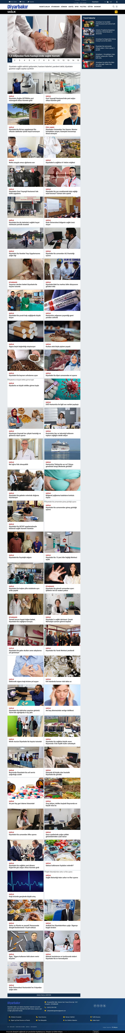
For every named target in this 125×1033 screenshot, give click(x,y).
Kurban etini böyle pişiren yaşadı (58, 346)
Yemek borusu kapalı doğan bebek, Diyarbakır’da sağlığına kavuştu (22, 620)
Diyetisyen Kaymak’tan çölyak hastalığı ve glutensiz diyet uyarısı (25, 434)
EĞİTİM (90, 6)
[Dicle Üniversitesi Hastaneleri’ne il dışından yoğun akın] (25, 972)
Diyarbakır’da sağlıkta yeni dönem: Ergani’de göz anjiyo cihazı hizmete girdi (24, 866)
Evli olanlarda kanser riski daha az (59, 681)
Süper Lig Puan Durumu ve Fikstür (20, 1020)
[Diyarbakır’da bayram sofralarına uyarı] (25, 360)
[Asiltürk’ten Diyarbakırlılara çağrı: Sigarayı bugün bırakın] (62, 910)
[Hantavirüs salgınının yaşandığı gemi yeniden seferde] (62, 300)
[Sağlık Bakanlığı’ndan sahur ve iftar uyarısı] (62, 872)
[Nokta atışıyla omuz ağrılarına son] (25, 147)
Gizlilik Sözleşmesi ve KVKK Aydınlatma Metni (78, 1032)
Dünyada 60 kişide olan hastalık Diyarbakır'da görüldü (58, 773)
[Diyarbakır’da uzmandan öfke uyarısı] (25, 819)
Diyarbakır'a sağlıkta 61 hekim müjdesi (60, 162)
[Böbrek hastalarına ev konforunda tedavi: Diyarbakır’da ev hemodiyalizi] (62, 941)
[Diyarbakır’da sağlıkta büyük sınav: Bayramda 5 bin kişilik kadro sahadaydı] (62, 726)
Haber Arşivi (96, 1020)
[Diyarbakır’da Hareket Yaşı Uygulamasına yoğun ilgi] (25, 238)
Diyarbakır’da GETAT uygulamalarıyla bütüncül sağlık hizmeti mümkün (23, 527)
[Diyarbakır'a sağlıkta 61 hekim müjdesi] (62, 147)
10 (54, 60)
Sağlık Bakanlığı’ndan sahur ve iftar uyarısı (62, 878)
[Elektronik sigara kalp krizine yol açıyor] (25, 666)
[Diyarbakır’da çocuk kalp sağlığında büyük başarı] (25, 300)
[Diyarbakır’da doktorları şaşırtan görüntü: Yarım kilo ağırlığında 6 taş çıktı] (25, 695)
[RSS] (104, 1005)
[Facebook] (95, 1005)
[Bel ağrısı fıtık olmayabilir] (25, 449)
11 (58, 60)
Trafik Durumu (96, 1017)
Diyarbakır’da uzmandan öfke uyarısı (22, 835)
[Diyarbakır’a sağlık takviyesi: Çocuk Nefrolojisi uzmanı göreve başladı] (62, 604)
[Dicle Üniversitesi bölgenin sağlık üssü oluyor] (62, 207)
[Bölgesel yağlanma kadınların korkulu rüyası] (62, 480)
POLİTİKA (83, 6)
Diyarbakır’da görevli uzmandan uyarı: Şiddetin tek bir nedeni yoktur (60, 589)
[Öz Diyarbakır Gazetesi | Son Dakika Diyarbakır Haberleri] (17, 6)
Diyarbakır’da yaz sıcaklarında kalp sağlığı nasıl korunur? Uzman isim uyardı (61, 192)
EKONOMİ (97, 6)
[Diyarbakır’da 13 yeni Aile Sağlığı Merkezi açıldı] (62, 542)
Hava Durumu (42, 1017)
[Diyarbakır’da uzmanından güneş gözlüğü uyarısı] (62, 502)
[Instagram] (101, 1005)
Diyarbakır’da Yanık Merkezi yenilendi (60, 650)
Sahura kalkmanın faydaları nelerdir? (60, 865)
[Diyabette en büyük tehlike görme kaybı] (25, 380)
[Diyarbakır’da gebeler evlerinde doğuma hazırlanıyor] (25, 480)
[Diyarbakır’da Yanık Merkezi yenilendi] (62, 635)
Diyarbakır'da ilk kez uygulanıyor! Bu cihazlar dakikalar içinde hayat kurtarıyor (24, 130)
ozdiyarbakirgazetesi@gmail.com (56, 1010)
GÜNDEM (64, 6)
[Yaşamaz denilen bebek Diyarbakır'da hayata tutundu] (25, 269)
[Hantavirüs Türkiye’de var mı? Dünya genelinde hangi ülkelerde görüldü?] (62, 449)
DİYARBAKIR (55, 6)
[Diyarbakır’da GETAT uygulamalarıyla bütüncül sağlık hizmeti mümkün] (25, 511)
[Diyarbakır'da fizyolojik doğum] (25, 542)
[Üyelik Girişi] (116, 2)
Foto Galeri (14, 2)
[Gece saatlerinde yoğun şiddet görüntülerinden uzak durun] (62, 819)
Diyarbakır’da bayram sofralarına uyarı (23, 375)
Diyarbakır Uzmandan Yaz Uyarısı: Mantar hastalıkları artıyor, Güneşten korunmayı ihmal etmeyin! (61, 131)
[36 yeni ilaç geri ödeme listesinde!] (25, 788)
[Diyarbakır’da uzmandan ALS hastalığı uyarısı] (62, 238)
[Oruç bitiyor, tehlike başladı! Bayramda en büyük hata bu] (62, 788)
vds (8, 1026)
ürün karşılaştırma (34, 1026)
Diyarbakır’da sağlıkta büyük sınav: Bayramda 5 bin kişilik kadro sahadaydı (60, 742)
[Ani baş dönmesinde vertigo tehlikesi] (62, 695)
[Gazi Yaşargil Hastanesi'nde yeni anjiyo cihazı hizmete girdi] (62, 83)
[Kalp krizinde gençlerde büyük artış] (25, 881)
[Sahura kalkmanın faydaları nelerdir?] (62, 850)
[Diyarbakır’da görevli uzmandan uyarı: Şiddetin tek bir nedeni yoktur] (62, 573)
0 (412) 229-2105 (51, 1007)
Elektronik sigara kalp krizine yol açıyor (24, 681)
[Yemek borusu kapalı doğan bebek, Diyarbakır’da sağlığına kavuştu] (25, 604)
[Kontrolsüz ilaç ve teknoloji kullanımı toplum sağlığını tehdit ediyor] (62, 418)
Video (23, 2)
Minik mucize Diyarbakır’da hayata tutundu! (25, 741)
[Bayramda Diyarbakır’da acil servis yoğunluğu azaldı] (25, 757)
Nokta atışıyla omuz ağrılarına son (22, 162)
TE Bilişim (115, 1027)
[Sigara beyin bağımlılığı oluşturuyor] (25, 331)
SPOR (76, 6)
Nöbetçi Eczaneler (16, 1017)
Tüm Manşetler (42, 1020)
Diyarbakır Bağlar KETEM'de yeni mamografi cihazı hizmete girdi (21, 99)
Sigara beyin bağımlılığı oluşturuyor (22, 346)
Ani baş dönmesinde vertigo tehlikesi (60, 710)
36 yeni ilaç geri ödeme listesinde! (22, 803)
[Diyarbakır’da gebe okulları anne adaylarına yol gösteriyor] (25, 635)
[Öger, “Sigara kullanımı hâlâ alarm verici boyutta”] (25, 941)
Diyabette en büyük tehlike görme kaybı (24, 386)
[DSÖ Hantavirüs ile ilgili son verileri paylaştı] (62, 389)
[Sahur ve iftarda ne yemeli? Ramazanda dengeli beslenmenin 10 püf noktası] (25, 910)
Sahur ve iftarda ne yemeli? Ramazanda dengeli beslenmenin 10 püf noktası (24, 926)
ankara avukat (12, 1026)
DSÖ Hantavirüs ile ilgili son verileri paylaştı (62, 404)
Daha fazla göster (44, 995)
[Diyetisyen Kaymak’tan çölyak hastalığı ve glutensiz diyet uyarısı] (25, 418)
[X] (98, 1005)
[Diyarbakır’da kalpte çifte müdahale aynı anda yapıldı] (25, 573)
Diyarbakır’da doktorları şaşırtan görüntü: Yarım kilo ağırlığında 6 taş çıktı (24, 711)
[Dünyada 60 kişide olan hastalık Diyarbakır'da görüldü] (62, 757)
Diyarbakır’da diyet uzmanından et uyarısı (61, 375)
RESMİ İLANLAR (44, 6)
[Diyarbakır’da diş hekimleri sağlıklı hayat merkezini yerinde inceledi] (25, 207)
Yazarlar (31, 2)
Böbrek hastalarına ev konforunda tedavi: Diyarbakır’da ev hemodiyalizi (61, 957)
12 (63, 60)
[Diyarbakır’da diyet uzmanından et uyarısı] (62, 360)
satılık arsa (28, 1026)
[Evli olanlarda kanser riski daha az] (62, 666)
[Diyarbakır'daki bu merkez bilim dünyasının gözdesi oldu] (62, 269)
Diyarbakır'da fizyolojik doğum (20, 557)
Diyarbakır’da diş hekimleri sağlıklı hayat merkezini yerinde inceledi (24, 223)
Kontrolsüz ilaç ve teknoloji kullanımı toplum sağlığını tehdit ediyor (59, 434)
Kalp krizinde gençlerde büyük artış (22, 896)
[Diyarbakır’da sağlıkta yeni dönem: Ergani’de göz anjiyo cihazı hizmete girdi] (25, 850)
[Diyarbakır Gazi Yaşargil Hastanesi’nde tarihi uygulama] (25, 176)
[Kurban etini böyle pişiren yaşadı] (62, 331)
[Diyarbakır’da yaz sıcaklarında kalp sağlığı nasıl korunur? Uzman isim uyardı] (62, 176)
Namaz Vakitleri (70, 1017)
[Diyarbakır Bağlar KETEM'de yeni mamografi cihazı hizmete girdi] (25, 83)
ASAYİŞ (70, 6)
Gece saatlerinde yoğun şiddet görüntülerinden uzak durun (57, 836)
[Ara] (113, 7)
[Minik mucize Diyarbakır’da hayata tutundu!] (25, 726)
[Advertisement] (100, 82)
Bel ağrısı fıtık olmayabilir (18, 464)
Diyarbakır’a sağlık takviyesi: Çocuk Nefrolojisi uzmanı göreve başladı (59, 620)
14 (73, 60)
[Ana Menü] (117, 7)
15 (78, 60)
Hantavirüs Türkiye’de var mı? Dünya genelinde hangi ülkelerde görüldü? (59, 465)
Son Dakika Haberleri (71, 1020)
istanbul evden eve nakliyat (20, 1026)
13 (68, 60)
